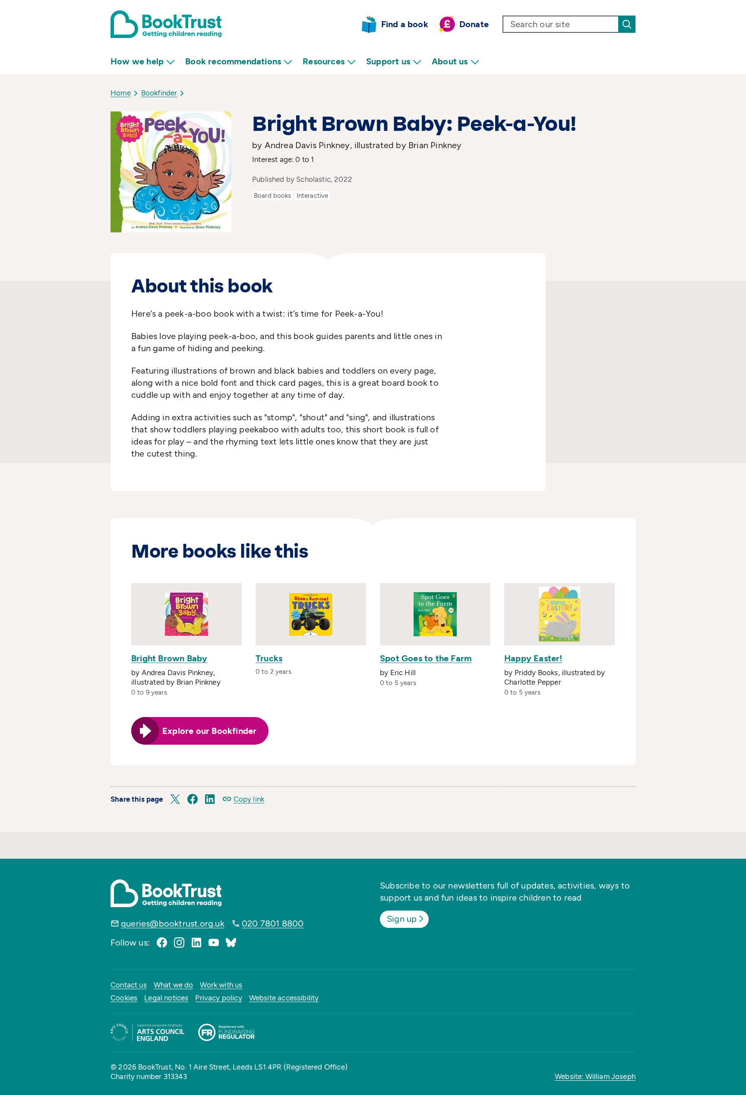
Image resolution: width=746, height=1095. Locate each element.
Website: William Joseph (595, 1076)
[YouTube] (214, 942)
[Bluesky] (231, 942)
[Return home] (166, 24)
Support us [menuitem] (388, 61)
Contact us (129, 985)
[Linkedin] (196, 942)
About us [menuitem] (450, 61)
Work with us (221, 985)
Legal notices (166, 997)
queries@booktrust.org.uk (172, 923)
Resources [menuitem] (324, 61)
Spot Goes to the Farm (425, 658)
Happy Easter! (533, 658)
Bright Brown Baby (169, 658)
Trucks (269, 658)
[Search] (626, 24)
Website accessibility (284, 997)
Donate (474, 24)
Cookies (124, 997)
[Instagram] (179, 942)
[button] (175, 799)
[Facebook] (162, 942)
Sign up (402, 919)
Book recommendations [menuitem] (233, 61)
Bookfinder (159, 93)
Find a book (404, 24)
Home (121, 93)
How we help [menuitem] (137, 61)
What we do (173, 985)
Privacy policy (218, 997)
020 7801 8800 (273, 923)
